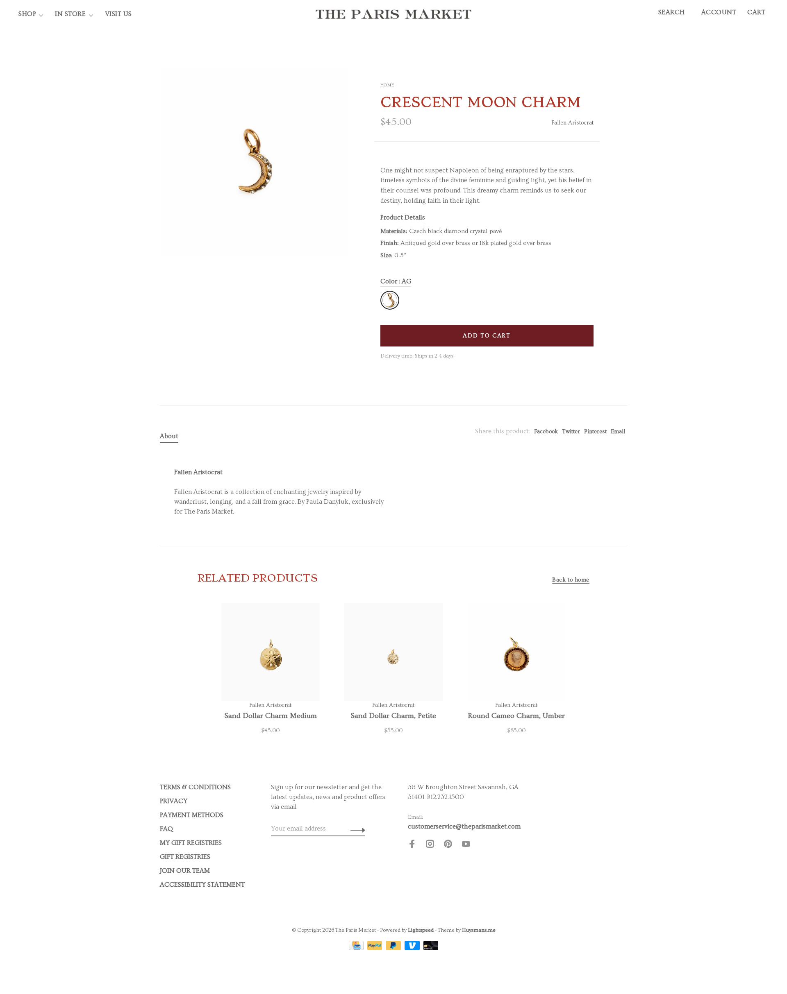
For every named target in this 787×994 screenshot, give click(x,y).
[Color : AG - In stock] (389, 300)
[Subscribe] (355, 829)
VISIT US (118, 14)
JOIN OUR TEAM (185, 870)
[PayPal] (375, 948)
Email (618, 431)
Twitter (571, 431)
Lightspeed (421, 930)
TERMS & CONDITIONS (195, 787)
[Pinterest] (448, 845)
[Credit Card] (357, 948)
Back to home (570, 580)
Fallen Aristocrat (572, 123)
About (169, 436)
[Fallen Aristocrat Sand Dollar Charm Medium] (270, 652)
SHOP (27, 14)
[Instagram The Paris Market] (430, 845)
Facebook (546, 431)
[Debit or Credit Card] (431, 948)
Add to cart (486, 336)
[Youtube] (466, 845)
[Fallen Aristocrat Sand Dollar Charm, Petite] (393, 652)
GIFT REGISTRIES (185, 856)
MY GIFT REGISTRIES (191, 843)
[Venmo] (413, 948)
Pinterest (595, 431)
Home (387, 85)
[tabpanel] (254, 162)
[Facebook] (412, 845)
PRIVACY (173, 801)
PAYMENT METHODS (191, 815)
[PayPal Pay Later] (394, 948)
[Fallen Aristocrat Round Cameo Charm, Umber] (516, 652)
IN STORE (71, 14)
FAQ (166, 829)
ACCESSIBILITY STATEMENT (202, 884)
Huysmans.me (479, 930)
